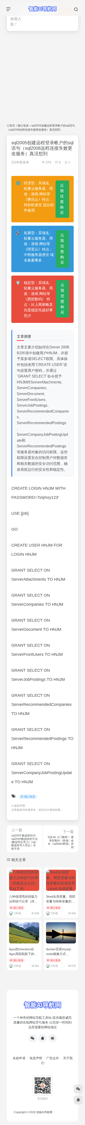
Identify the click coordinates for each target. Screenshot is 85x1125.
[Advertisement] (42, 77)
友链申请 (19, 1058)
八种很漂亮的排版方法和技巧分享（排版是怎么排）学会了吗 (23, 901)
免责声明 (35, 1058)
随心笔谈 (23, 125)
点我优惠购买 (62, 199)
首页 (12, 125)
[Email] (53, 1038)
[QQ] (43, 1038)
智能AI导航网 (44, 1112)
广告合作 (52, 1058)
